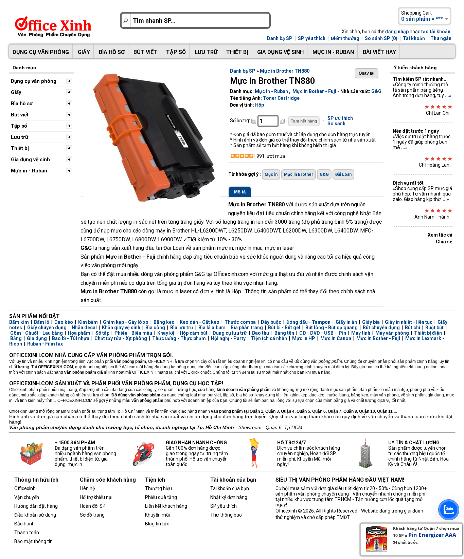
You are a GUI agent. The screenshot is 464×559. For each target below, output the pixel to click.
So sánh (336, 123)
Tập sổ (176, 52)
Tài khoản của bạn (229, 488)
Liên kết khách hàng (166, 506)
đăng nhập (397, 31)
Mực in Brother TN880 (284, 71)
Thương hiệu (158, 488)
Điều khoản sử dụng (35, 515)
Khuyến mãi (157, 515)
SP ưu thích (340, 118)
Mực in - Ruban (333, 52)
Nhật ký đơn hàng (228, 497)
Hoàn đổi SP (93, 506)
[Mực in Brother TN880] (152, 203)
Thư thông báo (226, 515)
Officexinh (25, 488)
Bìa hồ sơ (112, 52)
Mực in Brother (298, 174)
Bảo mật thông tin (33, 541)
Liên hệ (87, 488)
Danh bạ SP (279, 38)
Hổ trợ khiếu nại (96, 497)
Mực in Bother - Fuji (314, 91)
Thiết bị (237, 52)
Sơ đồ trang (92, 515)
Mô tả (240, 191)
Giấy (84, 52)
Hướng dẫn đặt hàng (36, 506)
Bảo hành (24, 523)
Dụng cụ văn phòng (41, 52)
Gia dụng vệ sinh (280, 52)
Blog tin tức (157, 523)
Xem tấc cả (440, 235)
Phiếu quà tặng (161, 497)
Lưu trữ (206, 52)
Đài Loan (343, 174)
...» (448, 95)
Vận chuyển (26, 497)
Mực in (271, 174)
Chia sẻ (444, 241)
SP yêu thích (311, 38)
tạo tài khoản (435, 31)
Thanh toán (26, 532)
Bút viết (145, 52)
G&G (376, 91)
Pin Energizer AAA (432, 535)
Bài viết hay (379, 52)
